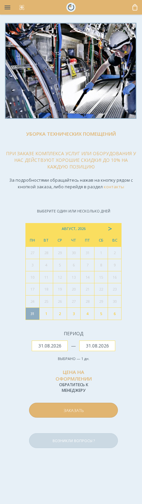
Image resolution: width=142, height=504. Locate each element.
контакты (114, 187)
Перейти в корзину (88, 394)
